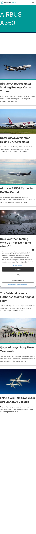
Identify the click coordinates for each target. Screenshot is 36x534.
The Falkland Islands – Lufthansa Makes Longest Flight (17, 297)
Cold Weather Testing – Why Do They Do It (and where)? (15, 242)
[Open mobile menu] (33, 2)
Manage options (18, 280)
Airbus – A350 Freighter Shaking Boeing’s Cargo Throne (15, 87)
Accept (18, 269)
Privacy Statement (22, 284)
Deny (18, 275)
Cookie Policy (12, 284)
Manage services (17, 265)
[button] (33, 250)
